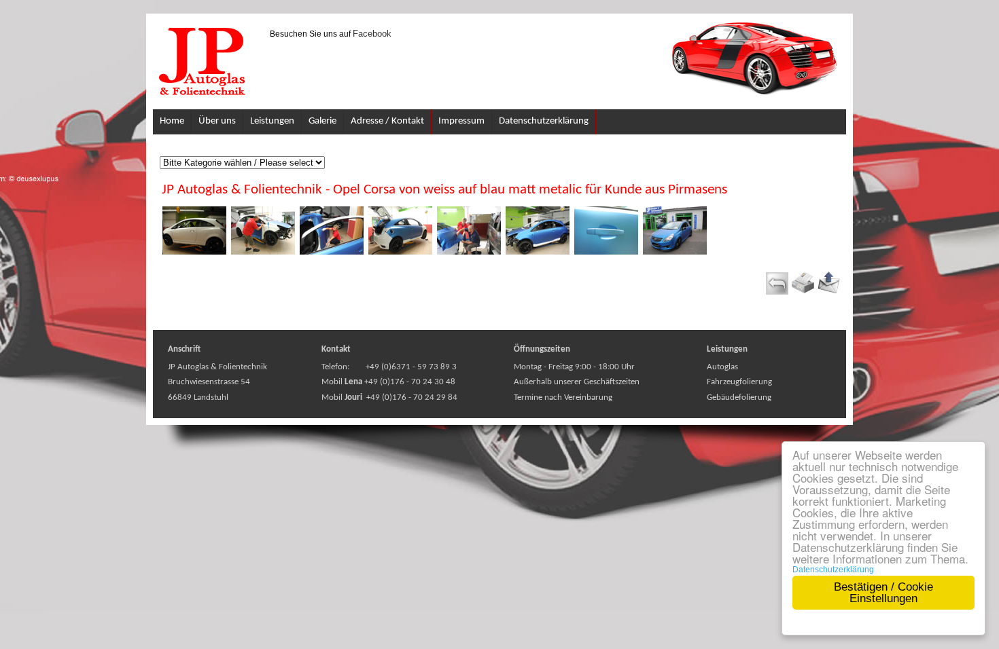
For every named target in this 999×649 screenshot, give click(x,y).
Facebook (372, 34)
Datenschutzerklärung (833, 569)
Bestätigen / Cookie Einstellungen (883, 592)
